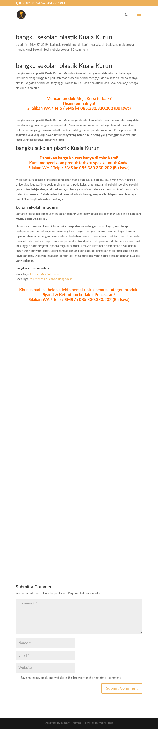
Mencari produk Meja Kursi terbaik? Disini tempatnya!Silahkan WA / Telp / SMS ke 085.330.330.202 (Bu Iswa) (79, 104)
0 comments (81, 49)
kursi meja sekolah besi (96, 44)
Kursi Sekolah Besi (37, 49)
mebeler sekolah (60, 49)
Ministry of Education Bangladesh (51, 279)
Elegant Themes (71, 723)
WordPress (106, 723)
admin (24, 44)
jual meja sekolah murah (65, 44)
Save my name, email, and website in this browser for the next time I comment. (71, 677)
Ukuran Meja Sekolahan (45, 274)
